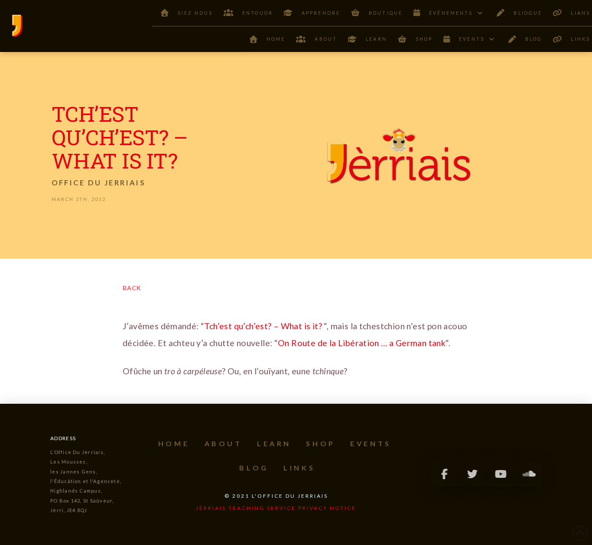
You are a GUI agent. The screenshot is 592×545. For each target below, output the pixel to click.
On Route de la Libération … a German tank (362, 343)
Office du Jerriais (99, 182)
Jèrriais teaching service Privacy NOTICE (276, 508)
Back (132, 288)
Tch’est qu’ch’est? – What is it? (264, 326)
